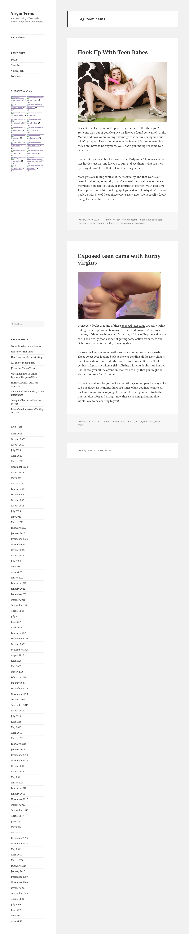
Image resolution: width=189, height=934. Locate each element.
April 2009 (16, 921)
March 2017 (17, 832)
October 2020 (18, 644)
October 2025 (18, 439)
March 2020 (17, 671)
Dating (14, 59)
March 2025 (17, 461)
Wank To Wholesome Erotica (26, 346)
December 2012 (19, 838)
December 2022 (19, 538)
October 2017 (18, 804)
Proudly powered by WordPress (95, 450)
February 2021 (18, 633)
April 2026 (16, 433)
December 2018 (19, 754)
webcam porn (139, 222)
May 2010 (16, 849)
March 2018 (17, 782)
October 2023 (18, 500)
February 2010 (18, 865)
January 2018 (18, 793)
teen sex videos (123, 222)
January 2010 (18, 871)
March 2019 (17, 738)
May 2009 (16, 915)
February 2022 (18, 583)
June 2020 (16, 660)
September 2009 (19, 893)
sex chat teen (106, 159)
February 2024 (18, 489)
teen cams (148, 421)
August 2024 (17, 472)
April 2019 (16, 732)
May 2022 (16, 566)
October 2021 (18, 599)
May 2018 (16, 777)
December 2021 (19, 594)
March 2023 (17, 522)
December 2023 (19, 494)
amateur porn (149, 219)
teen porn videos (105, 222)
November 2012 (19, 843)
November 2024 (19, 466)
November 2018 (19, 760)
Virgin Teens (22, 13)
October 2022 (18, 549)
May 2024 (16, 477)
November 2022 (19, 544)
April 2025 (16, 455)
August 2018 (17, 771)
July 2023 (16, 511)
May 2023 (16, 516)
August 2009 (17, 898)
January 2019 (18, 749)
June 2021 (16, 621)
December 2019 (19, 688)
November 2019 (19, 694)
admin (106, 421)
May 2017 (16, 826)
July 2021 (16, 616)
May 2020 (16, 666)
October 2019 (18, 699)
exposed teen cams (133, 325)
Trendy (107, 219)
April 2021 (16, 627)
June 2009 (16, 910)
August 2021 (17, 610)
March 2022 (17, 577)
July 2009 (16, 904)
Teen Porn (16, 65)
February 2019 (18, 743)
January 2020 (18, 682)
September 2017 (19, 810)
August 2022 (17, 555)
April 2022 (16, 572)
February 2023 (18, 527)
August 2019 (17, 710)
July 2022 (16, 561)
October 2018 (18, 766)
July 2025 (16, 450)
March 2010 (17, 860)
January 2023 (18, 533)
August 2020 (17, 655)
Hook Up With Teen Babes (113, 52)
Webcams (16, 76)
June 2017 (16, 821)
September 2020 (19, 649)
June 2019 (16, 721)
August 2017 (17, 815)
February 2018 (18, 788)
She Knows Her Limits (22, 351)
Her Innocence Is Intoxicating (26, 357)
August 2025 (17, 444)
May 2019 (16, 727)
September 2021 (19, 605)
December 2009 (19, 876)
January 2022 (18, 588)
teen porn (89, 222)
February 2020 (18, 677)
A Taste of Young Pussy (23, 362)
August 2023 (17, 505)
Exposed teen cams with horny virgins (119, 259)
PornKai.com (18, 37)
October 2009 (18, 887)
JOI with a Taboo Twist (23, 368)
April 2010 (16, 854)
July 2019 (16, 716)
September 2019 (19, 705)
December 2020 (19, 638)
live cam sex (136, 421)
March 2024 (17, 483)
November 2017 (19, 799)
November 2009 (19, 882)
